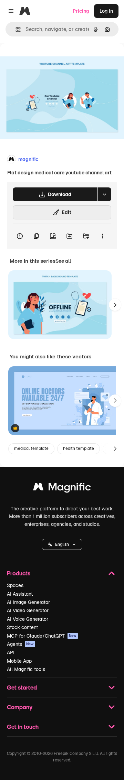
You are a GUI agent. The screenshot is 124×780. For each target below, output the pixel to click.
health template (78, 448)
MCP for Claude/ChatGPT (41, 636)
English (62, 544)
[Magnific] (62, 488)
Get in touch (23, 726)
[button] (62, 544)
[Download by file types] (104, 194)
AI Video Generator (28, 610)
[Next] (115, 304)
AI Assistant (20, 594)
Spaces (15, 585)
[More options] (102, 236)
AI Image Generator (28, 602)
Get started (22, 687)
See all (63, 261)
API (10, 652)
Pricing (81, 11)
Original (44, 59)
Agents (20, 644)
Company (19, 707)
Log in (106, 11)
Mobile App (19, 661)
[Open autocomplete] (15, 29)
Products (18, 573)
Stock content (22, 627)
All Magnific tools (26, 669)
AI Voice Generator (27, 619)
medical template (31, 448)
